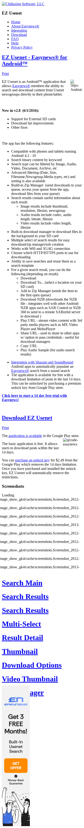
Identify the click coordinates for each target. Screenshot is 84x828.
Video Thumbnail (30, 679)
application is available (25, 436)
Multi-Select (21, 624)
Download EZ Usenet (27, 418)
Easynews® (21, 86)
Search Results (25, 596)
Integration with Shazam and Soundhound (42, 362)
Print (5, 74)
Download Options (32, 665)
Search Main (22, 583)
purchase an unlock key (32, 460)
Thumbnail (20, 651)
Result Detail (22, 637)
